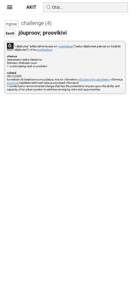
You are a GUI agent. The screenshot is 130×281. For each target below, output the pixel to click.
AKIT (31, 7)
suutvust (13, 82)
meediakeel (65, 46)
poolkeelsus (44, 49)
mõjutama (84, 79)
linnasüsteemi (101, 79)
